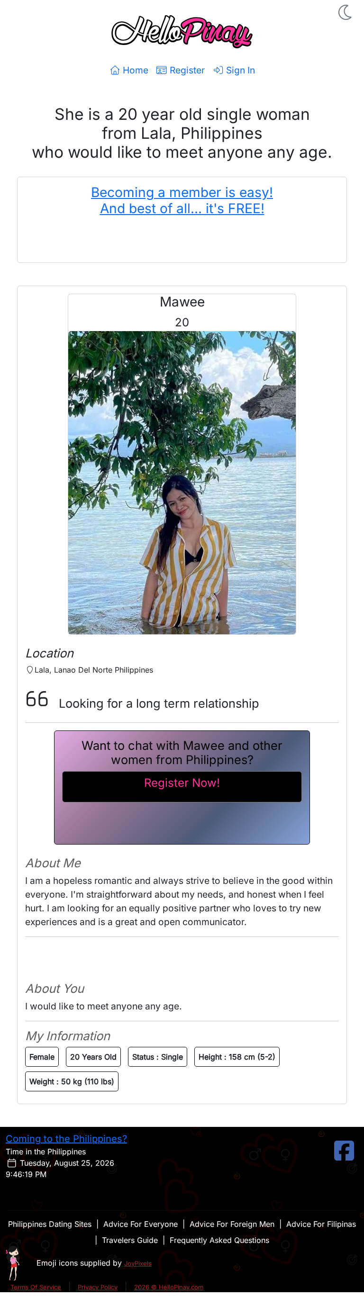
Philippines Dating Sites (49, 1224)
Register (186, 70)
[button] (346, 12)
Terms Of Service (35, 1287)
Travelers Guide (130, 1240)
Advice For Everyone (140, 1224)
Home (134, 70)
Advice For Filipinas (321, 1224)
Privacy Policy (98, 1287)
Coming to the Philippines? (66, 1138)
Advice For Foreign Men (232, 1224)
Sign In (239, 70)
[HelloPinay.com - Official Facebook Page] (344, 1156)
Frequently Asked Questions (219, 1240)
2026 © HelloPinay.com (168, 1287)
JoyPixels (138, 1263)
